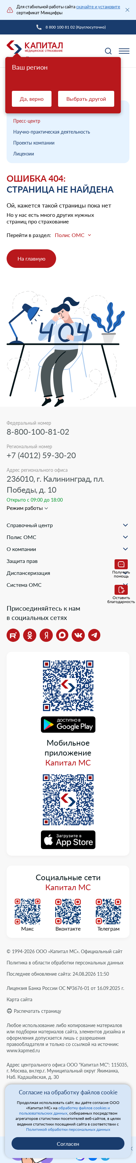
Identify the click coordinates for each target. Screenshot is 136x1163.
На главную (31, 258)
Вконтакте (68, 928)
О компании (21, 549)
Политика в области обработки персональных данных (65, 962)
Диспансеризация (28, 573)
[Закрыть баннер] (127, 10)
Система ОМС (24, 585)
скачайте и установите (98, 6)
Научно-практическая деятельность (51, 132)
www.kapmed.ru (23, 1050)
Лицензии (23, 153)
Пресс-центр (26, 121)
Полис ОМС (21, 537)
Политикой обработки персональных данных (68, 1129)
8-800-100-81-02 (38, 431)
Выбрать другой (86, 98)
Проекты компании (33, 143)
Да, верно (32, 98)
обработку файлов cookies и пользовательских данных (64, 1110)
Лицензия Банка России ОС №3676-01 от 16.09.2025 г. (65, 988)
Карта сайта (19, 999)
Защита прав (22, 561)
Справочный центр (30, 525)
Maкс (27, 928)
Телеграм (108, 928)
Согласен (68, 1143)
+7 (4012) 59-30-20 (41, 455)
